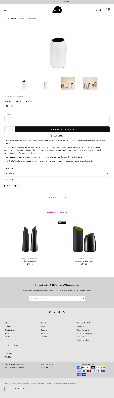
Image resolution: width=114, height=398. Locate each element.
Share (9, 186)
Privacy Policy (82, 337)
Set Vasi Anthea (30, 261)
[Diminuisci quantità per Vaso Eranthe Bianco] (6, 129)
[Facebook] (50, 313)
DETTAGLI (9, 168)
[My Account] (103, 10)
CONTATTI (9, 179)
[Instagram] (59, 313)
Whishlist (7, 357)
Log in (6, 350)
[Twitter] (55, 313)
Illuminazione (9, 330)
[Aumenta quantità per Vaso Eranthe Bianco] (12, 129)
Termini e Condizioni (84, 333)
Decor (6, 333)
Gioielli (7, 337)
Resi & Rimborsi (83, 330)
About (43, 327)
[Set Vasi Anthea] (29, 237)
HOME (6, 18)
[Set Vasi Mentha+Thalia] (84, 237)
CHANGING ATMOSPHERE (13, 96)
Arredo (7, 327)
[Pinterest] (64, 313)
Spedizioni (80, 327)
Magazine (44, 333)
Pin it (18, 186)
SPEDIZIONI (9, 173)
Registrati (8, 354)
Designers (44, 330)
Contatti (44, 337)
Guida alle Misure (83, 340)
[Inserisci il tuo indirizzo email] (83, 298)
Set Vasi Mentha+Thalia (84, 261)
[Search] (100, 10)
